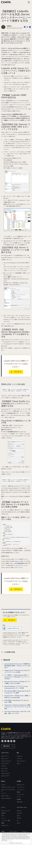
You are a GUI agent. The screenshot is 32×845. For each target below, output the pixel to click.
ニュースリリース (21, 787)
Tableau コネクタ (5, 776)
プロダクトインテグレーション (8, 787)
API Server (3, 766)
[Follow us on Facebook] (25, 27)
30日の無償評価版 (19, 563)
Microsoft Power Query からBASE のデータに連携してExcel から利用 (17, 682)
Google (18, 815)
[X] (5, 741)
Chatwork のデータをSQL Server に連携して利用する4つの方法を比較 (17, 696)
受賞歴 (18, 792)
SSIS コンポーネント (21, 761)
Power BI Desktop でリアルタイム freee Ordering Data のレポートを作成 (16, 687)
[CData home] (7, 2)
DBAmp (18, 763)
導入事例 (3, 813)
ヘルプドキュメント (14, 120)
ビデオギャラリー (5, 825)
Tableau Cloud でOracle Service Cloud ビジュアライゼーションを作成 (17, 671)
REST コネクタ (4, 768)
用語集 (2, 823)
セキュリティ (24, 831)
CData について (20, 784)
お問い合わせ (6, 746)
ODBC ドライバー (5, 756)
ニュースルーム (20, 789)
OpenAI (18, 823)
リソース (3, 818)
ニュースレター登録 (5, 820)
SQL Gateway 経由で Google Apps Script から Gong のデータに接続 (17, 692)
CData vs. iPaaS (5, 795)
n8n (18, 820)
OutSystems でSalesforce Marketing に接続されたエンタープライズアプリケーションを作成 (17, 707)
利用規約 (3, 831)
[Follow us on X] (27, 27)
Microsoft (19, 818)
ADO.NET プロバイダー (6, 761)
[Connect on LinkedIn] (30, 27)
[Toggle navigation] (28, 2)
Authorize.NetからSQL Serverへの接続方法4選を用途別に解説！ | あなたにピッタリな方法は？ (17, 665)
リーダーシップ (20, 794)
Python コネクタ (5, 763)
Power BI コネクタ (5, 773)
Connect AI (19, 758)
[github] (11, 741)
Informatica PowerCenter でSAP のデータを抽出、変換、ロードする (17, 712)
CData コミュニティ (5, 810)
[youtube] (8, 741)
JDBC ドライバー (5, 758)
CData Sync (19, 756)
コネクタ (3, 784)
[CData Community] (14, 741)
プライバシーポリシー (13, 831)
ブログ (2, 815)
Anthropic (19, 810)
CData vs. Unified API (6, 798)
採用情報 (19, 799)
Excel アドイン (4, 771)
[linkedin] (2, 741)
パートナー (3, 793)
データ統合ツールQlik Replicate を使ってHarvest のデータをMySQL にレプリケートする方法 (17, 677)
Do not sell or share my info (16, 843)
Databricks (19, 813)
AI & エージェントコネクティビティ (8, 790)
